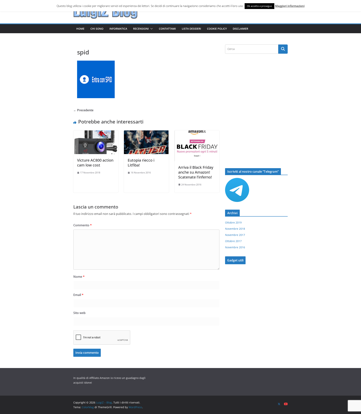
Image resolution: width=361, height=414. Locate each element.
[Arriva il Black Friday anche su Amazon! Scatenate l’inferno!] (196, 133)
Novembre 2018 (235, 228)
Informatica (118, 28)
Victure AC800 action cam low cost (95, 163)
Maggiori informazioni (290, 6)
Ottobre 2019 (233, 222)
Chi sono (96, 28)
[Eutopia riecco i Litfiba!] (146, 133)
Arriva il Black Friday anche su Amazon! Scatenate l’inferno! (195, 172)
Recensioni (141, 28)
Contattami (167, 28)
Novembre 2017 (235, 235)
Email (78, 295)
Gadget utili (235, 260)
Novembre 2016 (235, 247)
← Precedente (83, 110)
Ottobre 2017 (233, 241)
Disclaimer (240, 28)
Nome (79, 277)
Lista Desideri (191, 28)
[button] (151, 28)
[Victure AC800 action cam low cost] (95, 133)
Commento (82, 225)
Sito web (79, 313)
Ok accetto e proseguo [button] (259, 6)
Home (80, 28)
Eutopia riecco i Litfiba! (141, 163)
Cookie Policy (217, 28)
